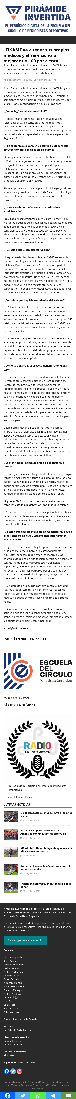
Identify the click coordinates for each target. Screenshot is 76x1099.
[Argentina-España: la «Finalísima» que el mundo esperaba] (11, 873)
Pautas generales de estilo (25, 940)
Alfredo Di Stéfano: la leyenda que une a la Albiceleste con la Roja (46, 850)
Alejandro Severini (46, 79)
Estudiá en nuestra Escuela (25, 639)
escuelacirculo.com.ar (16, 697)
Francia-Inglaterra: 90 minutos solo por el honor (45, 885)
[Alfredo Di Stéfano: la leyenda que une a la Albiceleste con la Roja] (11, 855)
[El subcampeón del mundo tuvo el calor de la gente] (11, 819)
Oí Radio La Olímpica (19, 705)
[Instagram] (19, 1071)
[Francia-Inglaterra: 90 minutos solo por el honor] (11, 890)
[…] (59, 73)
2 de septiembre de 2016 (19, 79)
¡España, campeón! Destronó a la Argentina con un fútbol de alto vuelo (43, 832)
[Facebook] (7, 1071)
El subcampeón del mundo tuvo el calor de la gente (46, 814)
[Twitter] (13, 1071)
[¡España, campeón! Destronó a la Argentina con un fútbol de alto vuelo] (11, 837)
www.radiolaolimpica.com (19, 797)
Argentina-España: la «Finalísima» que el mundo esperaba (45, 867)
